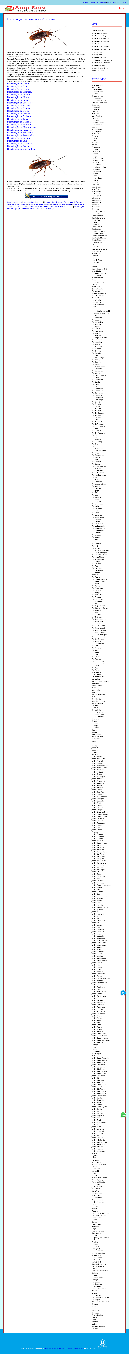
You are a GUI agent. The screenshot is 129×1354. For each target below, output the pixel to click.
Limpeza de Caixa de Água (45, 209)
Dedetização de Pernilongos (39, 204)
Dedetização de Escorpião (61, 204)
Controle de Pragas (14, 202)
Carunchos (94, 2)
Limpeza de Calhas (98, 71)
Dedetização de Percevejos (101, 63)
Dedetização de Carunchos (101, 49)
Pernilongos (121, 2)
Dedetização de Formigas (73, 202)
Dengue (103, 2)
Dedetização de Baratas (32, 202)
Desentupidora (22, 206)
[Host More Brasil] (103, 1348)
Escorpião (111, 2)
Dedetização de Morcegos (17, 204)
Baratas (85, 2)
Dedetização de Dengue (53, 202)
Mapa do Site (79, 1348)
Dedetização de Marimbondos (61, 206)
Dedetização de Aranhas (39, 206)
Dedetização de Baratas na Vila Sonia (58, 1348)
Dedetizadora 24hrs (26, 209)
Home (121, 8)
